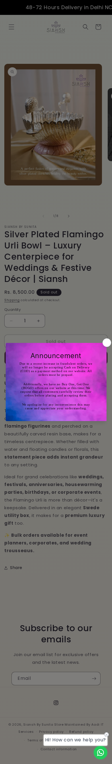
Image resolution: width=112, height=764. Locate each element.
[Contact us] (100, 752)
